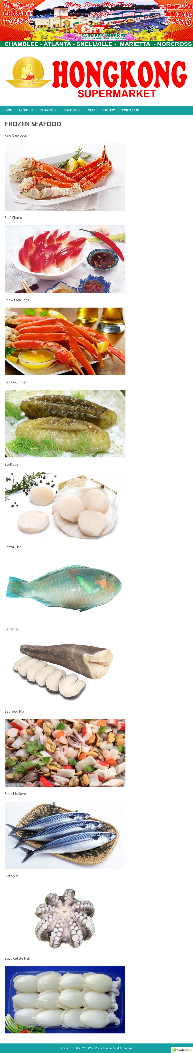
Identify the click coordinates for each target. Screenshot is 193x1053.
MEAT (91, 110)
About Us (26, 110)
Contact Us (131, 110)
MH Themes (124, 1048)
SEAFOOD (70, 110)
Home (8, 110)
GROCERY (108, 110)
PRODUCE (46, 110)
